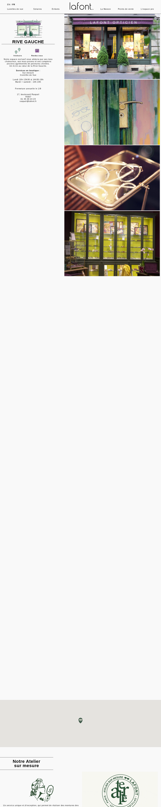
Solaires (37, 9)
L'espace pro (147, 9)
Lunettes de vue (15, 9)
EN (8, 5)
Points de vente (126, 9)
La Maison (105, 9)
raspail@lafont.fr (28, 101)
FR (13, 5)
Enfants (56, 9)
